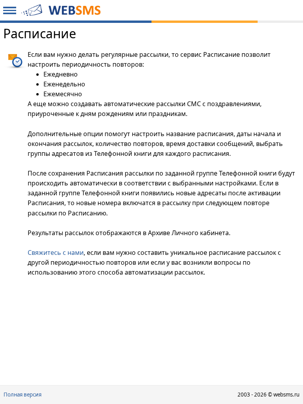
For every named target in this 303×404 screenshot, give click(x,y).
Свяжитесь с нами (56, 252)
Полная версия (22, 394)
